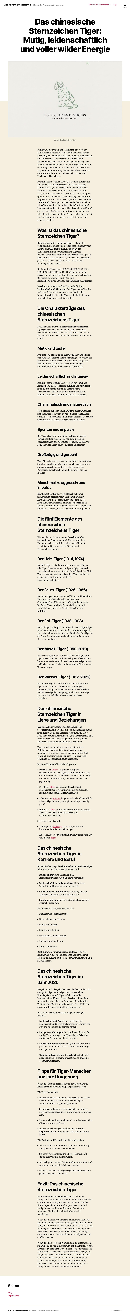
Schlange (57, 826)
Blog (114, 5)
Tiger (53, 838)
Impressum (13, 1295)
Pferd (52, 787)
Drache (55, 770)
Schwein (57, 798)
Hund (53, 810)
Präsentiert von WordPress (48, 1311)
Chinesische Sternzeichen (17, 5)
